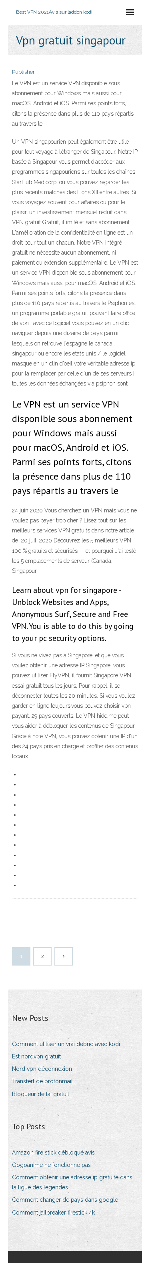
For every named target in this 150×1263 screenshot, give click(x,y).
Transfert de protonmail (42, 1081)
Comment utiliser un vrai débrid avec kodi (66, 1044)
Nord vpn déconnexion (42, 1069)
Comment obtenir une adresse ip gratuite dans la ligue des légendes (72, 1182)
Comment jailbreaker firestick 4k (53, 1212)
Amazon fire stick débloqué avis (53, 1152)
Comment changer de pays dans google (65, 1200)
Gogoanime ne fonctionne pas (51, 1165)
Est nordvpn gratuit (36, 1056)
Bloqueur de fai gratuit (40, 1094)
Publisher (23, 72)
